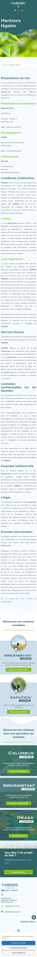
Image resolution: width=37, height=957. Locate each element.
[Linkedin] (34, 917)
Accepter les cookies (18, 943)
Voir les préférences (18, 953)
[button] (18, 6)
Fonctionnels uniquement (18, 948)
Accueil (5, 65)
